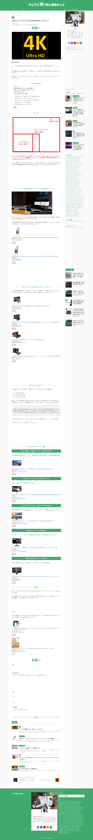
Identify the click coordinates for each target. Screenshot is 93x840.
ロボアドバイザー (78, 202)
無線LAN (76, 212)
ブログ (14, 9)
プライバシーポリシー (53, 790)
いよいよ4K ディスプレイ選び (21, 93)
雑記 (14, 664)
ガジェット (24, 9)
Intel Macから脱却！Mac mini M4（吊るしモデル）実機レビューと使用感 (78, 275)
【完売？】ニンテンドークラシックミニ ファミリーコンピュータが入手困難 (36, 738)
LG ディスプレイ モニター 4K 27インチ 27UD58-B (27, 100)
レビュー (69, 202)
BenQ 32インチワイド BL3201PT (22, 102)
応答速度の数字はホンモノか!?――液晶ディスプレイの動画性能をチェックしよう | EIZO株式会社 (37, 419)
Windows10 (69, 182)
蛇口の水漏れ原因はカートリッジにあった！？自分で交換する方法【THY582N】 (78, 124)
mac (76, 171)
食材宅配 (75, 215)
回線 (67, 207)
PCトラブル (77, 174)
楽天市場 (14, 242)
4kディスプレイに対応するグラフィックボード (24, 90)
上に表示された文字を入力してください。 (20, 709)
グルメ (79, 191)
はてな (76, 185)
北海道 (74, 204)
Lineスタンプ (69, 171)
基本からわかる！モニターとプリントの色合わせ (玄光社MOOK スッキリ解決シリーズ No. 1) (33, 648)
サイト (13, 702)
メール (14, 696)
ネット (34, 9)
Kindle (13, 654)
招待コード (69, 212)
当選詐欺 (68, 210)
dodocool (69, 166)
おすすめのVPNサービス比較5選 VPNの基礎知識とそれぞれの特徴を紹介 (78, 302)
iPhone (68, 169)
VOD (64, 9)
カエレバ (20, 238)
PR (67, 177)
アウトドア (77, 188)
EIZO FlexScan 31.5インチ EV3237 (23, 104)
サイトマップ (67, 790)
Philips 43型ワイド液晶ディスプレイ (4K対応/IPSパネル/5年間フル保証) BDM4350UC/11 (32, 469)
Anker (77, 158)
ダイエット (76, 193)
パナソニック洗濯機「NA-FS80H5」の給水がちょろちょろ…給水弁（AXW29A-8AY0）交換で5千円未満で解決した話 (78, 112)
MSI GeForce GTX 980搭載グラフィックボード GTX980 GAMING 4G (28, 339)
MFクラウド (69, 174)
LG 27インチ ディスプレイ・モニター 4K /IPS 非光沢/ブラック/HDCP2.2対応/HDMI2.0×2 (32, 520)
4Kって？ (16, 86)
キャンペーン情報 (70, 191)
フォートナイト (70, 196)
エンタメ (54, 9)
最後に (15, 107)
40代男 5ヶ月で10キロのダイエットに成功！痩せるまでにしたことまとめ (78, 293)
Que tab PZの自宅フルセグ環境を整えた (28, 768)
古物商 (80, 204)
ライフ (44, 9)
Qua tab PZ (74, 177)
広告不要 (79, 207)
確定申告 (68, 215)
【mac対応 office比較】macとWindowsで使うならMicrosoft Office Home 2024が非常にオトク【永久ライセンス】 (78, 313)
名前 (13, 691)
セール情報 (69, 193)
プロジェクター (79, 196)
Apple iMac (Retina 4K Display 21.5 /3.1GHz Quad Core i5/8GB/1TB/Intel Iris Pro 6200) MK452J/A (35, 237)
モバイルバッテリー (70, 199)
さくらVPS (69, 185)
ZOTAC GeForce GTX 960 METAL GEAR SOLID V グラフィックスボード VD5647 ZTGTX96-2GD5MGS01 (36, 356)
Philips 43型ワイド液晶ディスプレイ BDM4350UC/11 (27, 96)
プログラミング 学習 (69, 89)
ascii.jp (13, 612)
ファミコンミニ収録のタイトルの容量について (29, 748)
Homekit (76, 166)
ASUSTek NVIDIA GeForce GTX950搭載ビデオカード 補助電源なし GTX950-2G (30, 305)
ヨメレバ (20, 649)
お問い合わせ (74, 9)
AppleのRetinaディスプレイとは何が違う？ (24, 88)
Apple (68, 161)
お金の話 (77, 182)
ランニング (80, 199)
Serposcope (69, 180)
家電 (72, 207)
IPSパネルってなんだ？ (19, 91)
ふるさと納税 (69, 188)
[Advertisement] (36, 176)
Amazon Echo (69, 158)
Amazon (14, 241)
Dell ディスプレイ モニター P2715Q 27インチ (25, 98)
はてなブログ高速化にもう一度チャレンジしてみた (30, 729)
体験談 (68, 204)
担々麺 (75, 210)
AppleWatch (76, 161)
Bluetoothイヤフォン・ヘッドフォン (73, 163)
